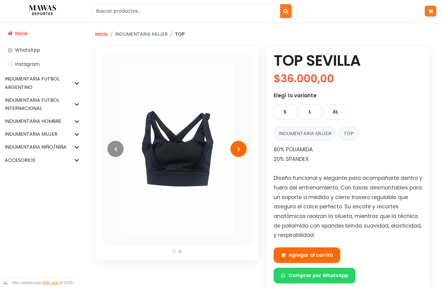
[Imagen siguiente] (238, 149)
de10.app (50, 282)
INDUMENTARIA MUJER (141, 34)
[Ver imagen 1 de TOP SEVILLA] (174, 251)
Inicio (101, 34)
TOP (180, 34)
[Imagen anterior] (115, 149)
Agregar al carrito (311, 255)
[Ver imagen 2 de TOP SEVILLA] (180, 251)
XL (335, 111)
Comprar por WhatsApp (318, 275)
